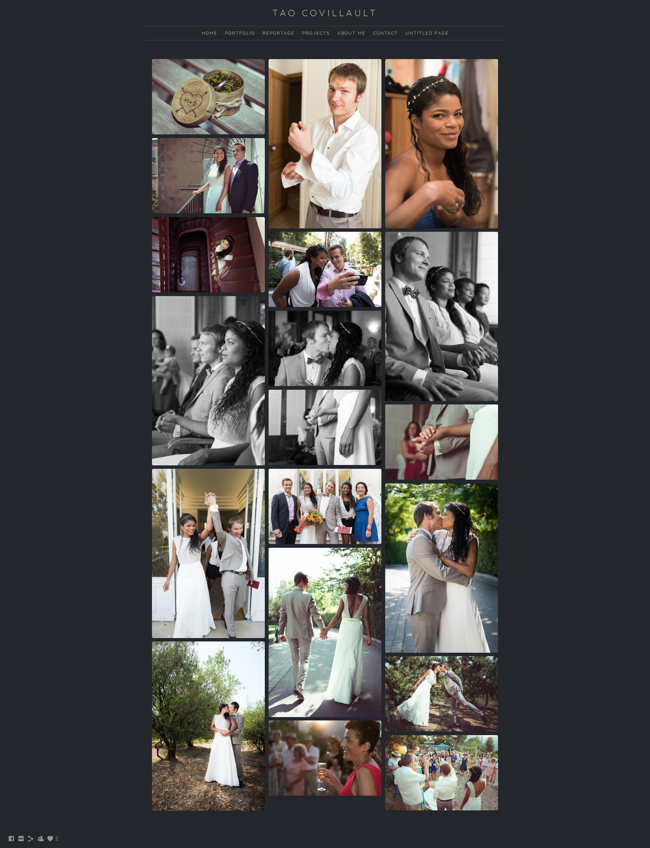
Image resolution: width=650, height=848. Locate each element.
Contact (385, 33)
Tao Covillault (325, 12)
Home (209, 33)
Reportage (279, 33)
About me (351, 33)
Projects (316, 33)
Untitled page (427, 33)
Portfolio (240, 33)
